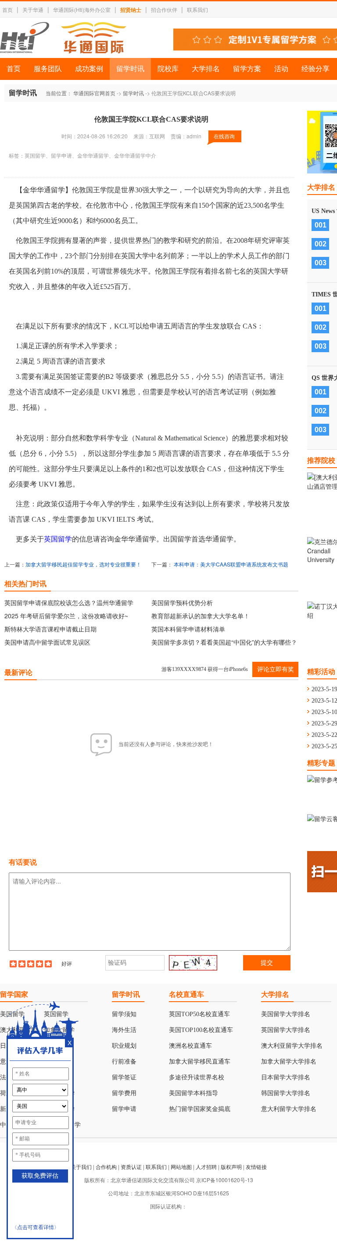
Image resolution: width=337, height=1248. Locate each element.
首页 (7, 9)
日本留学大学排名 (285, 1077)
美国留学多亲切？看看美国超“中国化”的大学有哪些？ (224, 642)
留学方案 (247, 68)
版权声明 (231, 1166)
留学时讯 (130, 68)
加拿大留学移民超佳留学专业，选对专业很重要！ (83, 564)
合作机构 (106, 1166)
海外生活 (124, 1030)
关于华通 (32, 9)
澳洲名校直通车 (190, 1045)
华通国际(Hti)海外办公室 (82, 9)
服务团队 (48, 68)
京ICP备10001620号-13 (224, 1179)
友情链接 (256, 1166)
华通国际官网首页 (94, 93)
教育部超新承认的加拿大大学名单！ (200, 615)
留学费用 (124, 1093)
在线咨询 (224, 136)
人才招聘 (206, 1166)
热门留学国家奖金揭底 (199, 1109)
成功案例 (89, 68)
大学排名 (206, 68)
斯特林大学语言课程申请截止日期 (50, 628)
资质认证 (131, 1166)
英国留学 (58, 539)
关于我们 (81, 1166)
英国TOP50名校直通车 (199, 1014)
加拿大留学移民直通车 (199, 1061)
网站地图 (181, 1166)
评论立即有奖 (275, 669)
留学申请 (124, 1109)
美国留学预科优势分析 (182, 602)
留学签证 (124, 1077)
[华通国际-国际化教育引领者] (63, 38)
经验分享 (315, 68)
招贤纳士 (130, 10)
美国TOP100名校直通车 (201, 1030)
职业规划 (124, 1045)
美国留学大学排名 (285, 1014)
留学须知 (124, 1014)
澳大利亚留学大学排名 (292, 1045)
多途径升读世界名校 (196, 1077)
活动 (281, 68)
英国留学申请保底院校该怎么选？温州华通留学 (68, 602)
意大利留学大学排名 (288, 1109)
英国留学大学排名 (285, 1030)
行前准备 (124, 1061)
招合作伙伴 (164, 9)
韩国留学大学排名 (285, 1093)
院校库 (168, 68)
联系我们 (197, 9)
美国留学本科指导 (193, 1093)
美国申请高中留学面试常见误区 (47, 642)
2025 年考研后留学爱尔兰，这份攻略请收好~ (66, 615)
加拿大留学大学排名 (288, 1061)
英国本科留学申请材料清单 (188, 628)
